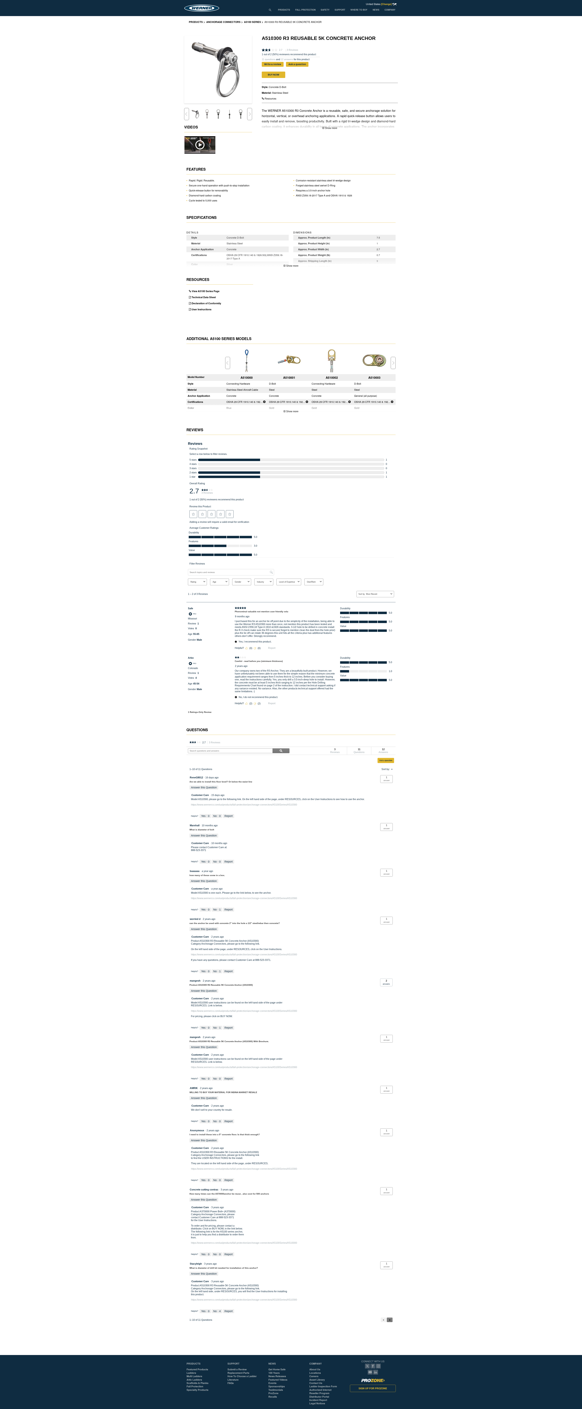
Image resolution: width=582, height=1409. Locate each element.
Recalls (272, 1396)
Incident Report (318, 1400)
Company (315, 1363)
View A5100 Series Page (205, 291)
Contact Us (315, 1383)
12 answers (287, 59)
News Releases (277, 1376)
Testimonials (275, 1390)
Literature (233, 1379)
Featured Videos (277, 1379)
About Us (314, 1369)
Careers (313, 1376)
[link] (195, 742)
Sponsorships (276, 1386)
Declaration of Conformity (206, 303)
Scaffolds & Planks (197, 1383)
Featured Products (197, 1369)
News (272, 1363)
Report (228, 815)
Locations (315, 1373)
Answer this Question (204, 787)
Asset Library (317, 1379)
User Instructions (201, 309)
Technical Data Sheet (204, 297)
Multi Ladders (194, 1376)
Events (272, 1383)
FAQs (230, 1383)
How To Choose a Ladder (242, 1376)
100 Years (274, 1373)
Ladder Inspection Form (323, 1386)
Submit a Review (237, 1369)
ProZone (273, 1393)
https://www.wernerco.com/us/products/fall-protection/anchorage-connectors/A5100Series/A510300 (244, 804)
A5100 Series (252, 22)
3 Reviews (215, 742)
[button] (273, 75)
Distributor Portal (319, 1396)
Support (233, 1363)
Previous (186, 114)
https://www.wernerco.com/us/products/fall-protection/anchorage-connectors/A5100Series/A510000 (244, 1243)
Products (196, 22)
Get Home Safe (277, 1369)
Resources (270, 98)
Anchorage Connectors (223, 22)
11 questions (268, 59)
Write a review (272, 64)
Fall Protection (195, 1386)
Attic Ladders (194, 1379)
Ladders (191, 1373)
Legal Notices (317, 1403)
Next (249, 114)
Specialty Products (197, 1390)
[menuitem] (284, 9)
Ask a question (297, 64)
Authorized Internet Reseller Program (320, 1391)
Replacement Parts (238, 1373)
